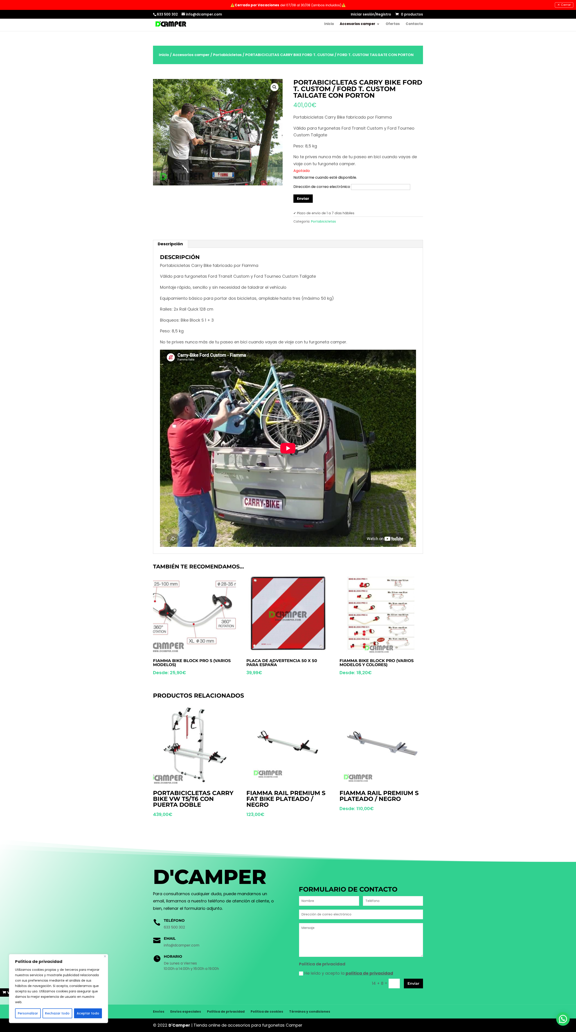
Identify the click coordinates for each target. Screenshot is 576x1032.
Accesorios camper (357, 24)
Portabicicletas (227, 54)
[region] (58, 988)
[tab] (170, 244)
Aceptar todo (88, 1013)
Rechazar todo (57, 1013)
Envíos (158, 1011)
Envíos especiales (185, 1011)
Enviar (413, 983)
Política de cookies (267, 1011)
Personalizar (28, 1013)
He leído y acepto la (348, 973)
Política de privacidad (226, 1011)
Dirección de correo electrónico (322, 186)
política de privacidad (369, 973)
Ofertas (393, 24)
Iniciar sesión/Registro (371, 15)
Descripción (170, 244)
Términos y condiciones (309, 1011)
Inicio (329, 24)
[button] (563, 1019)
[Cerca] (105, 956)
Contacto (414, 24)
